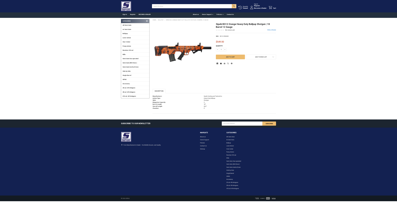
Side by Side (127, 71)
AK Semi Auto (127, 25)
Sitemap (202, 149)
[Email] (220, 63)
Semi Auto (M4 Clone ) (130, 63)
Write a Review (271, 30)
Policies (219, 14)
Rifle (124, 54)
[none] (183, 53)
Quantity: (219, 46)
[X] (228, 63)
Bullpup (125, 33)
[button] (261, 57)
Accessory (126, 83)
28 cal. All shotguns (129, 92)
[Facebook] (217, 63)
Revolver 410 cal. (128, 50)
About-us (196, 14)
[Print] (224, 63)
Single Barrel (127, 75)
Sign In (125, 14)
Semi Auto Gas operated (130, 58)
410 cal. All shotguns (129, 96)
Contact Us (230, 14)
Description (159, 91)
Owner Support (207, 14)
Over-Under (126, 42)
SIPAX (124, 79)
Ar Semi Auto (127, 29)
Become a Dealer (260, 8)
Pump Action (127, 46)
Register (257, 6)
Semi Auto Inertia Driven (131, 67)
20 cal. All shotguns (129, 88)
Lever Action (127, 38)
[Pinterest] (231, 63)
